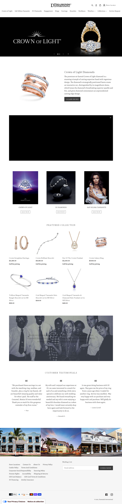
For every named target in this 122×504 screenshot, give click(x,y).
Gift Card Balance (15, 477)
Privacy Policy (47, 464)
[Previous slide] (54, 54)
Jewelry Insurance (27, 480)
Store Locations (14, 464)
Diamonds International (106, 499)
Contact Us (27, 464)
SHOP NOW (25, 212)
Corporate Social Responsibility (20, 470)
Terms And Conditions (29, 467)
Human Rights (14, 474)
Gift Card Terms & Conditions (34, 477)
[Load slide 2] (59, 54)
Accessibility (26, 474)
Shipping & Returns (41, 474)
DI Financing (13, 480)
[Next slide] (63, 54)
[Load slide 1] (58, 54)
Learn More (72, 99)
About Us (36, 464)
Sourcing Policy (39, 470)
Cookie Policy (13, 467)
